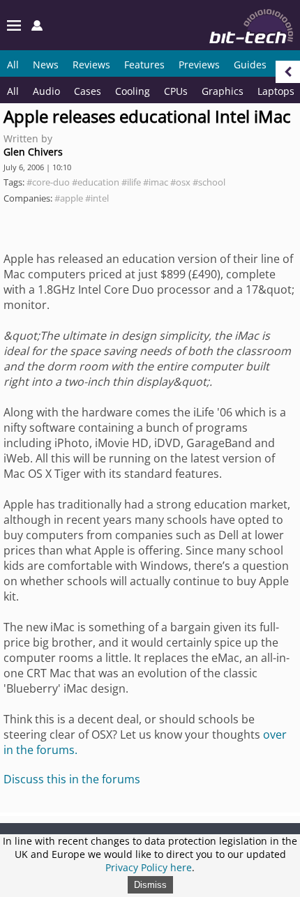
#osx (180, 182)
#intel (97, 198)
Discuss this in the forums (71, 779)
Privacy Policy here (148, 867)
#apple (68, 198)
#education (95, 182)
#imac (155, 182)
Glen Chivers (33, 151)
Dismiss (150, 885)
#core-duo (48, 182)
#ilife (131, 182)
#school (209, 182)
